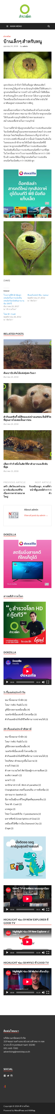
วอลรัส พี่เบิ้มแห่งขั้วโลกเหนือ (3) (21, 714)
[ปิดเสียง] (43, 682)
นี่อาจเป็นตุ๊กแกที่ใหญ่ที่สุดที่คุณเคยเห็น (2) (25, 799)
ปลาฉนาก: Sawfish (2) (15, 794)
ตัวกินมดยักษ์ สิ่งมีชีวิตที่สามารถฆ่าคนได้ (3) (26, 719)
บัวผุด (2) (9, 828)
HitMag (31, 1110)
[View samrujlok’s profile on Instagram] (11, 1076)
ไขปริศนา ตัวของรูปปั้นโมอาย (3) (21, 760)
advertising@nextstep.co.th (17, 1051)
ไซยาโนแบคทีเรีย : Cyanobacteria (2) (23, 813)
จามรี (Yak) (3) (12, 765)
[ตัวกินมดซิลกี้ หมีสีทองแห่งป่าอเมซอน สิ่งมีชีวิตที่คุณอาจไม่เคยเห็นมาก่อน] (27, 413)
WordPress (19, 1110)
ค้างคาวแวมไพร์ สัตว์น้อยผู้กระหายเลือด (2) (26, 770)
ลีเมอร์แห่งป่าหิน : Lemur (38, 295)
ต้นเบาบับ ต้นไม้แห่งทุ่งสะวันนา (20, 372)
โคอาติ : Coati (10, 314)
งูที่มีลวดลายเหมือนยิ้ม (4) (17, 709)
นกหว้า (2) (10, 780)
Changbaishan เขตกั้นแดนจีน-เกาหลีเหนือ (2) (27, 789)
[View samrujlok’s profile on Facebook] (5, 1076)
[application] (27, 671)
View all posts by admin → (36, 515)
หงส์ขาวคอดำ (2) (13, 775)
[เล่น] (7, 682)
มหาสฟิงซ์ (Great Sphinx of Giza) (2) (22, 818)
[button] (25, 11)
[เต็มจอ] (47, 682)
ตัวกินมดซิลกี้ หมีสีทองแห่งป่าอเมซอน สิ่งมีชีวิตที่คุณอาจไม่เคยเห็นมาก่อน (27, 418)
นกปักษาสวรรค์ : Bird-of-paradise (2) (23, 785)
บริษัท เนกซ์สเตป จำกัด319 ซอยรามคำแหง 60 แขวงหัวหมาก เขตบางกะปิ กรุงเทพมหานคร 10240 (24, 1041)
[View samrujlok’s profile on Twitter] (8, 1076)
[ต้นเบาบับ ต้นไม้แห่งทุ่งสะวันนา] (27, 369)
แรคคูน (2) (10, 809)
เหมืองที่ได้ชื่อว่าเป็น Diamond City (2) (23, 823)
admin (25, 46)
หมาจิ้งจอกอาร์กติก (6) (16, 700)
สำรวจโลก (7, 36)
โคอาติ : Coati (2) (13, 804)
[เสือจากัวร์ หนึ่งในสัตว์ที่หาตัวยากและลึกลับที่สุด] (27, 460)
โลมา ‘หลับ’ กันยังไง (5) (16, 704)
